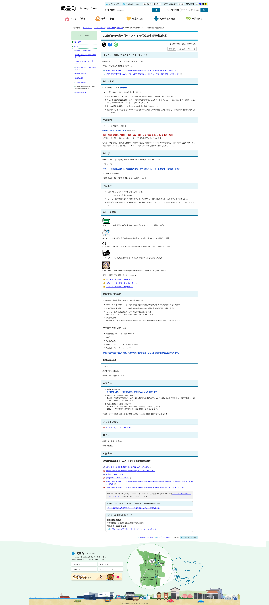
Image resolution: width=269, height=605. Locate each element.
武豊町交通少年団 (80, 93)
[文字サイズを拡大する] (182, 4)
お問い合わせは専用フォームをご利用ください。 (134, 529)
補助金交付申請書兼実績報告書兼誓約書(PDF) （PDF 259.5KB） (130, 471)
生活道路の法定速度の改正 (83, 50)
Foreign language (132, 4)
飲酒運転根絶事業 (80, 74)
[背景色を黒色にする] (203, 4)
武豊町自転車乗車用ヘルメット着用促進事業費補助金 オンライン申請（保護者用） (143, 74)
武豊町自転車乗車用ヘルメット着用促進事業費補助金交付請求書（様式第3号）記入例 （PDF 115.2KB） (145, 487)
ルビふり (147, 4)
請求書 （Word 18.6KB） (115, 474)
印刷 (170, 49)
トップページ (87, 28)
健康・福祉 (137, 18)
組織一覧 (77, 569)
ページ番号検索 (173, 10)
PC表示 (176, 537)
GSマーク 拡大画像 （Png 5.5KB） (119, 287)
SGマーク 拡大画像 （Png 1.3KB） (119, 279)
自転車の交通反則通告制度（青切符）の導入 (85, 56)
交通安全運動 (79, 78)
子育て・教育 (108, 18)
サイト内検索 (109, 10)
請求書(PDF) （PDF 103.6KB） (117, 478)
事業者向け (197, 18)
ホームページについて (108, 569)
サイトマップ (114, 4)
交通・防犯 (111, 28)
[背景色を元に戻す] (197, 4)
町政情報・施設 (167, 18)
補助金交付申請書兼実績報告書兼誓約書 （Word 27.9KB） (128, 467)
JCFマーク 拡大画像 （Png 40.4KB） (120, 283)
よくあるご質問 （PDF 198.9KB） (119, 428)
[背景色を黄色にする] (205, 4)
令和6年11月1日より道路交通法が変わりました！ (85, 62)
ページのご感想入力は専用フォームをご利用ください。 (133, 508)
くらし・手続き (78, 18)
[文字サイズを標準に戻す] (179, 4)
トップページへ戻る (164, 537)
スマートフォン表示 (189, 537)
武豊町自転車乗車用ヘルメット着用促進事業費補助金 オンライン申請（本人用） (142, 70)
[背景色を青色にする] (200, 4)
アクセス (77, 564)
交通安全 (120, 28)
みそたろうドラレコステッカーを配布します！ (85, 68)
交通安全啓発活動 (80, 82)
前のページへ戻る (146, 537)
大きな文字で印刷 (185, 49)
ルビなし (157, 4)
